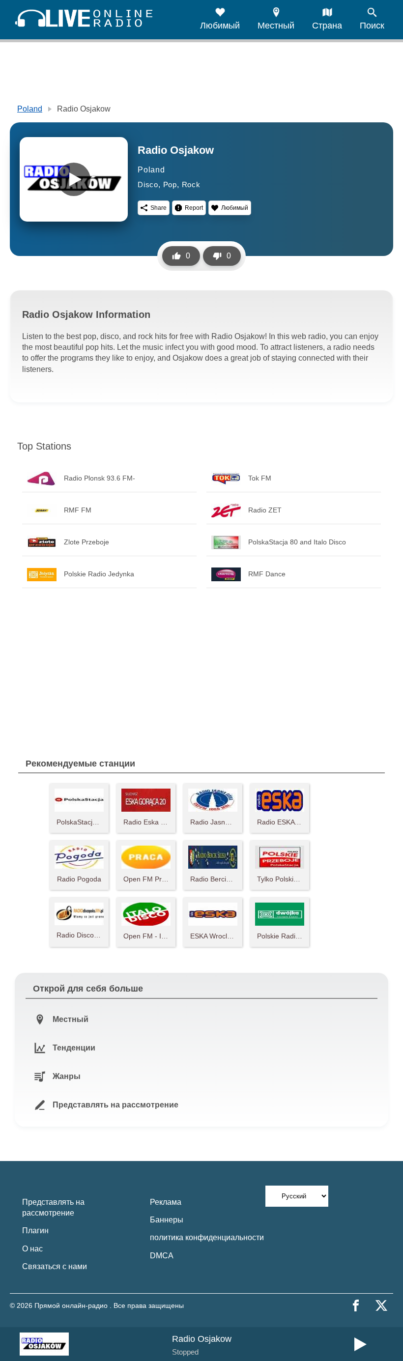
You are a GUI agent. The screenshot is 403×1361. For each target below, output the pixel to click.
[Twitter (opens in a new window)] (381, 1305)
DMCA (161, 1255)
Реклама (165, 1202)
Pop (170, 184)
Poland (29, 109)
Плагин (35, 1230)
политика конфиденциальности (207, 1237)
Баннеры (166, 1220)
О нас (32, 1249)
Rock (191, 184)
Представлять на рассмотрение (53, 1207)
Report (194, 207)
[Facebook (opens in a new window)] (356, 1305)
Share (158, 207)
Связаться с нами (54, 1266)
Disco (148, 184)
